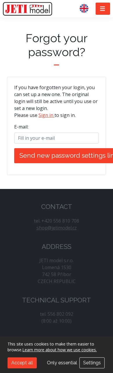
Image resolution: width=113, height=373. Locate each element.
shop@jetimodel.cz (57, 228)
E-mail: (21, 127)
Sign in (46, 115)
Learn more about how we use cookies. (59, 349)
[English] (86, 9)
